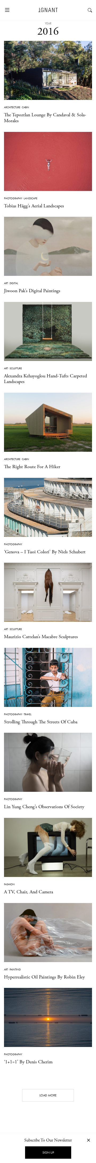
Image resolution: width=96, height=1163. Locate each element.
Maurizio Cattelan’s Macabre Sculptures (41, 637)
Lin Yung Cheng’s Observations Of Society (44, 807)
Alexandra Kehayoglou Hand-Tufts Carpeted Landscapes (45, 379)
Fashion (9, 884)
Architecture (12, 107)
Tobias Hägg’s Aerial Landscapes (34, 206)
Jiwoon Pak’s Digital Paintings (32, 291)
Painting (15, 969)
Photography (13, 198)
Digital (14, 283)
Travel (27, 714)
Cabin (25, 107)
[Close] (88, 1140)
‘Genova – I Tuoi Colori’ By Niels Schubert (45, 552)
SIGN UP (48, 1152)
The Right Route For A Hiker (32, 467)
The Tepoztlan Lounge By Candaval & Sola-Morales (45, 118)
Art (6, 283)
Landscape (30, 198)
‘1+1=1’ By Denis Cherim (28, 1062)
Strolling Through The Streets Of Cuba (40, 722)
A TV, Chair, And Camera (28, 892)
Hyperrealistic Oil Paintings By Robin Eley (44, 977)
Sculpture (16, 368)
